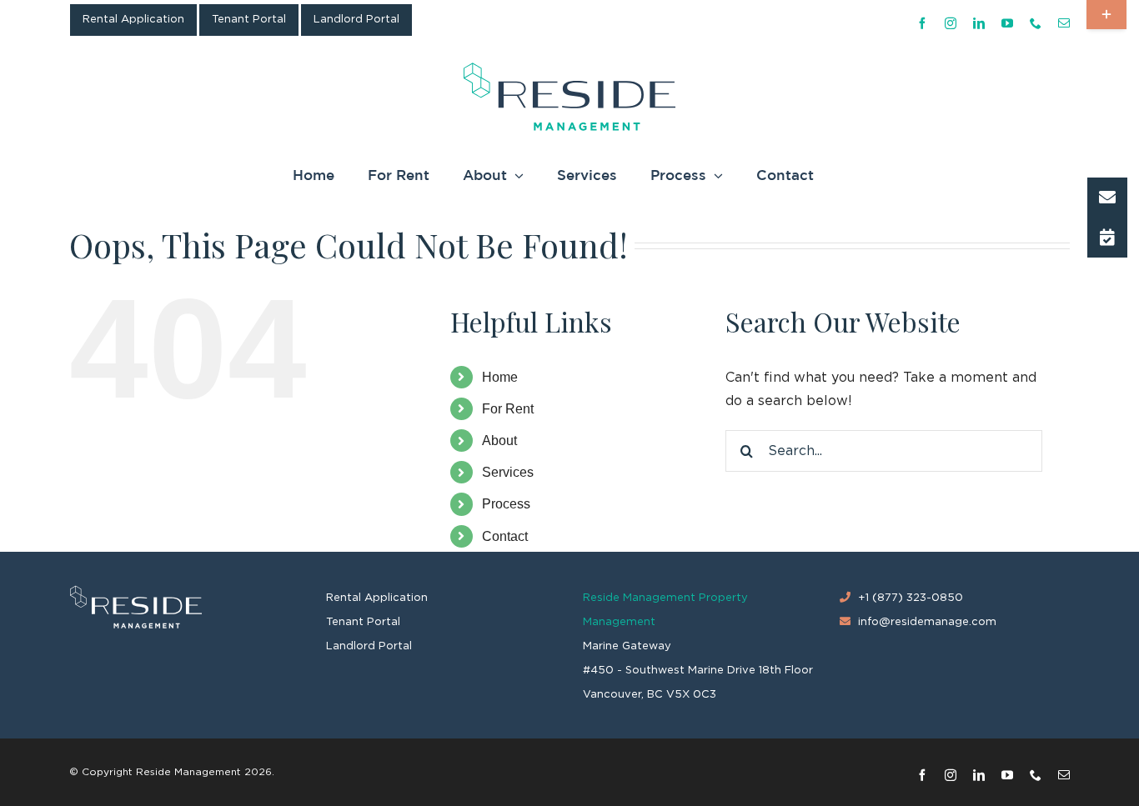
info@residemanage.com (927, 622)
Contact (505, 536)
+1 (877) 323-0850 (910, 598)
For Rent (508, 409)
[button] (1107, 198)
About (499, 440)
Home (500, 377)
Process (506, 504)
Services (508, 472)
